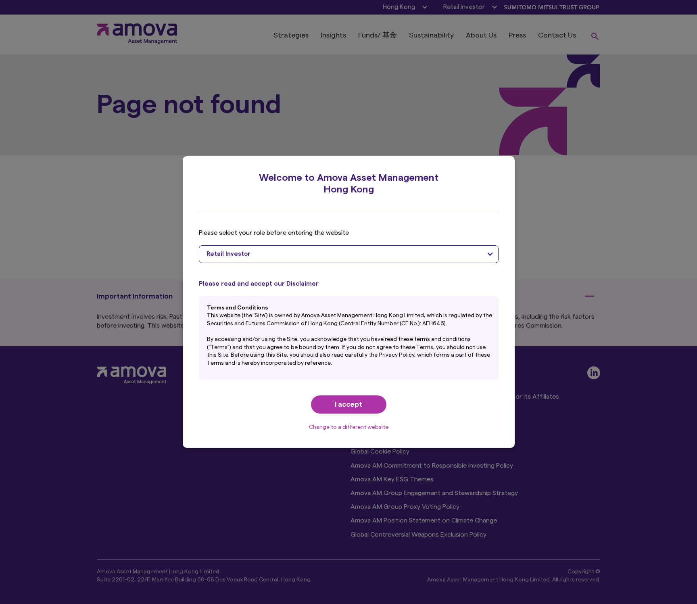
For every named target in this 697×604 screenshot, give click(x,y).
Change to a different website (348, 427)
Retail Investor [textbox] (228, 254)
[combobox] (349, 254)
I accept (348, 404)
